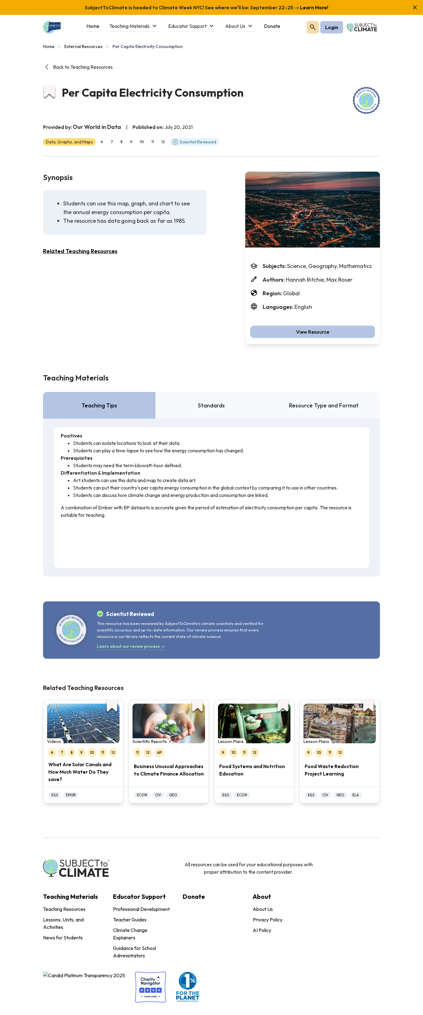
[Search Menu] (313, 27)
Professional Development (141, 909)
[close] (415, 7)
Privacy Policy (267, 919)
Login (331, 27)
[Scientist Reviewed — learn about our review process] (366, 100)
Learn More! (313, 7)
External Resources (83, 46)
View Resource (312, 332)
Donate (194, 896)
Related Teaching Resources (80, 251)
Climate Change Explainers (130, 934)
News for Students (63, 937)
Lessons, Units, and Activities (63, 923)
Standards (211, 405)
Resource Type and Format (324, 405)
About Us (263, 909)
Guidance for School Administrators (134, 952)
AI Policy (262, 930)
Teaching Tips (99, 405)
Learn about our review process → (131, 646)
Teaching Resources (64, 909)
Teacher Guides (129, 919)
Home (49, 46)
